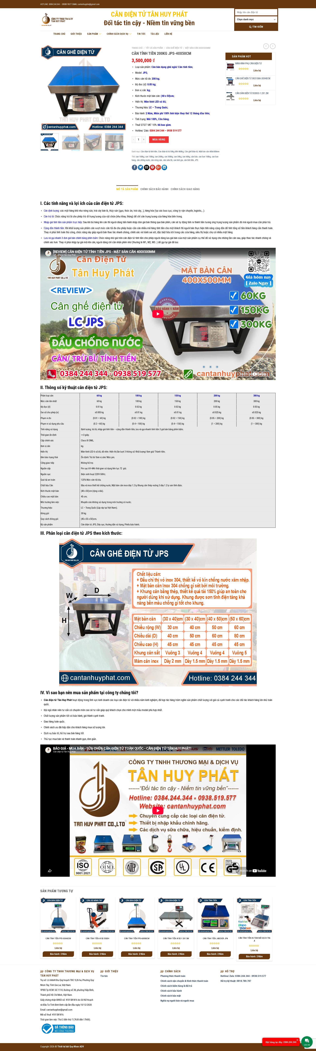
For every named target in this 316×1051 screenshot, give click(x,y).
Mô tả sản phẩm (127, 189)
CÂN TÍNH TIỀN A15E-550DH (97, 938)
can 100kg (140, 156)
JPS (196, 160)
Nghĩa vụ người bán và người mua (177, 1000)
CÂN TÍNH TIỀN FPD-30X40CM (58, 938)
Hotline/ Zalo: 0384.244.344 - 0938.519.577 (243, 976)
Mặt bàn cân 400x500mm (197, 48)
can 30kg (178, 156)
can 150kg (149, 156)
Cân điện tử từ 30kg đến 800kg (171, 151)
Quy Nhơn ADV (76, 1046)
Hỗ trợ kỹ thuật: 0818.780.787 (236, 980)
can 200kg (159, 156)
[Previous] (46, 87)
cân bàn (194, 156)
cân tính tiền (189, 160)
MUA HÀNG (158, 139)
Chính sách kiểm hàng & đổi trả (176, 985)
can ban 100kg (205, 156)
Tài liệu (155, 34)
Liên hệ (168, 34)
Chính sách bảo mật (170, 995)
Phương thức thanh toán (172, 976)
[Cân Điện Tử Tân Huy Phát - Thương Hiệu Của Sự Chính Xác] (57, 19)
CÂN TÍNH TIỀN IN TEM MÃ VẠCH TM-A (254, 939)
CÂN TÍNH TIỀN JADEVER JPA (215, 938)
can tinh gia (178, 160)
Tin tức (141, 34)
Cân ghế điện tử (174, 48)
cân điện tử (124, 700)
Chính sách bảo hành (154, 189)
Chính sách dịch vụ (117, 34)
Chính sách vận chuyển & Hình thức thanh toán (184, 980)
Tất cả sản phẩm (154, 48)
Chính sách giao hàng (185, 189)
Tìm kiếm (257, 26)
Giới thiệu (76, 34)
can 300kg (168, 156)
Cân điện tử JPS (88, 524)
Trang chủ (59, 34)
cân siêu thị (167, 160)
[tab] (127, 189)
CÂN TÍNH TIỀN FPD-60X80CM (136, 938)
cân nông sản (156, 160)
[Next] (121, 87)
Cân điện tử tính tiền (149, 151)
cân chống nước (143, 160)
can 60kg (186, 156)
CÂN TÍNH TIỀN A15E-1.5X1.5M (176, 938)
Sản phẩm (92, 34)
